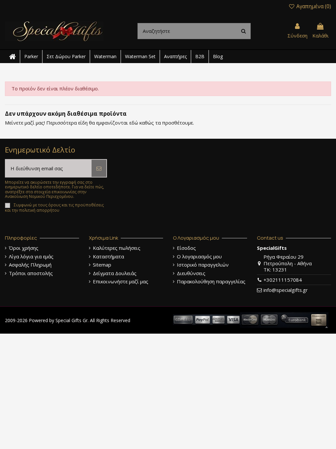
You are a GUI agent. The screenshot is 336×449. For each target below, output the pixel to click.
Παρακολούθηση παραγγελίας (211, 281)
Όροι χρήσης (23, 248)
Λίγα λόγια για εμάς (31, 256)
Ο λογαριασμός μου (199, 256)
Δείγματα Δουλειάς (114, 273)
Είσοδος (186, 248)
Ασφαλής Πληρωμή (30, 265)
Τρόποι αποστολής (31, 273)
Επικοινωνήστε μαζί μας (120, 281)
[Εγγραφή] (99, 168)
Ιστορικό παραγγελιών (203, 265)
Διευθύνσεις (191, 273)
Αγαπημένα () (313, 6)
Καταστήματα (108, 256)
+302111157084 (282, 279)
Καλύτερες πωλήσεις (116, 248)
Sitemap (102, 265)
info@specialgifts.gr (285, 290)
